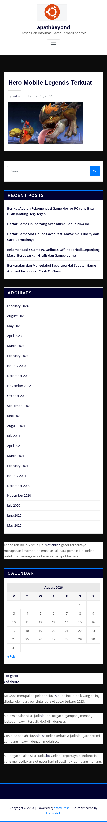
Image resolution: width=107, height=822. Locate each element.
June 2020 (14, 515)
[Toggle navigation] (53, 44)
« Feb (11, 656)
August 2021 (16, 425)
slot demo (11, 681)
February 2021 (17, 465)
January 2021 (16, 475)
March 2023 (15, 345)
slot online (52, 545)
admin (15, 96)
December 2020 (18, 485)
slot (58, 695)
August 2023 (16, 316)
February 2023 (17, 355)
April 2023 (14, 335)
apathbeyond (53, 27)
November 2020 (19, 495)
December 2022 (18, 375)
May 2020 (14, 525)
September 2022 (19, 405)
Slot (47, 755)
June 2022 (14, 415)
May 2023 (14, 326)
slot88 (40, 735)
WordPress (61, 808)
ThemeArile (54, 813)
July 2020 (13, 505)
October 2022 (17, 395)
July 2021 (13, 435)
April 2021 (14, 445)
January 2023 (16, 365)
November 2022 (19, 385)
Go (95, 171)
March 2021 (15, 455)
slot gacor (11, 675)
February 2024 (17, 306)
